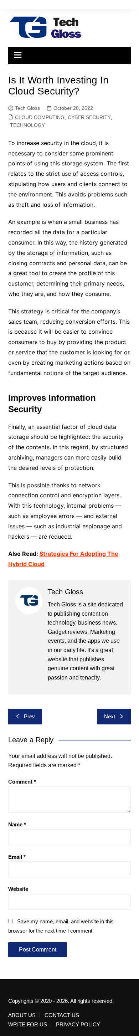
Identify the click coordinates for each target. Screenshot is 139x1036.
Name (17, 824)
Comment (22, 782)
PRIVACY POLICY (78, 1024)
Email (17, 857)
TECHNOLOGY (27, 125)
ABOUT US (22, 1015)
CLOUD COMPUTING (40, 117)
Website (18, 889)
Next (109, 716)
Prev (29, 716)
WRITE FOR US (27, 1024)
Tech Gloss (27, 108)
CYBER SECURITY (89, 117)
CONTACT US (62, 1015)
